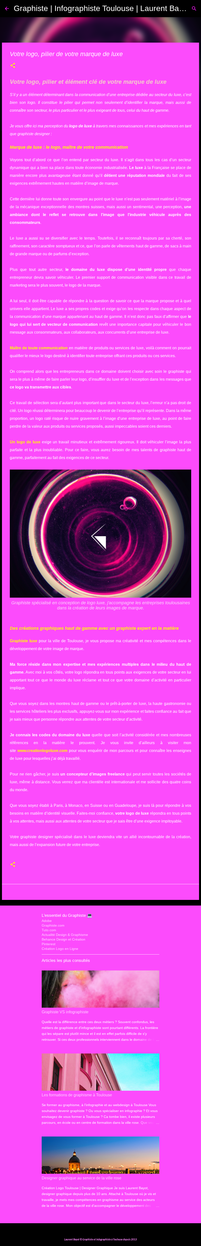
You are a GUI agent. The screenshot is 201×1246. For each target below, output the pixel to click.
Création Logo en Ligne (60, 949)
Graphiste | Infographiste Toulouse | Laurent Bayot (101, 8)
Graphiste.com (53, 925)
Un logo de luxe (25, 442)
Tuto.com (49, 930)
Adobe (47, 921)
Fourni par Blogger (103, 1230)
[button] (13, 65)
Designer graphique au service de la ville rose (81, 1178)
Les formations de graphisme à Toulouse (77, 1095)
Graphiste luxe (23, 641)
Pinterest (48, 944)
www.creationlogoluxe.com (42, 751)
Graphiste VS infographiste (65, 1012)
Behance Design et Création (63, 939)
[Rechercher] (194, 8)
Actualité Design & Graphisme (65, 935)
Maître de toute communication (39, 348)
